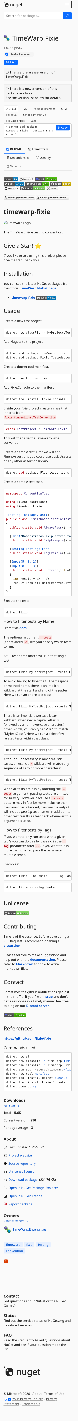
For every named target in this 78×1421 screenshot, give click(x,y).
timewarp (13, 1244)
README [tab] (15, 149)
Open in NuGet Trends (25, 1196)
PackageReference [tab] (44, 109)
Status (10, 1315)
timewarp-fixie (23, 297)
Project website (20, 1155)
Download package (23, 1179)
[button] (63, 127)
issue (48, 996)
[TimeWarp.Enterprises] (7, 1229)
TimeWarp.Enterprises (29, 1229)
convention (14, 1251)
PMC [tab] (24, 109)
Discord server (37, 1006)
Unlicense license (21, 1171)
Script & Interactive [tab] (34, 115)
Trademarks (31, 1404)
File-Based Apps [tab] (15, 120)
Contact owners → (16, 1221)
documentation (42, 959)
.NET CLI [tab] (11, 109)
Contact (11, 1296)
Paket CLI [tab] (11, 115)
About (37, 1394)
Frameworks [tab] (39, 149)
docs (23, 628)
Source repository (22, 1163)
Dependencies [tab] (19, 158)
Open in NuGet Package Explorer (33, 1188)
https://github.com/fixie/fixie (27, 1038)
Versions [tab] (15, 166)
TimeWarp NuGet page (38, 288)
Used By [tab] (45, 158)
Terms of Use (54, 1394)
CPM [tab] (64, 109)
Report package (20, 1204)
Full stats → (11, 1106)
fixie (29, 1244)
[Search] (67, 15)
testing (43, 1244)
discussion (12, 945)
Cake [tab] (33, 120)
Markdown (24, 964)
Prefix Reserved (21, 54)
